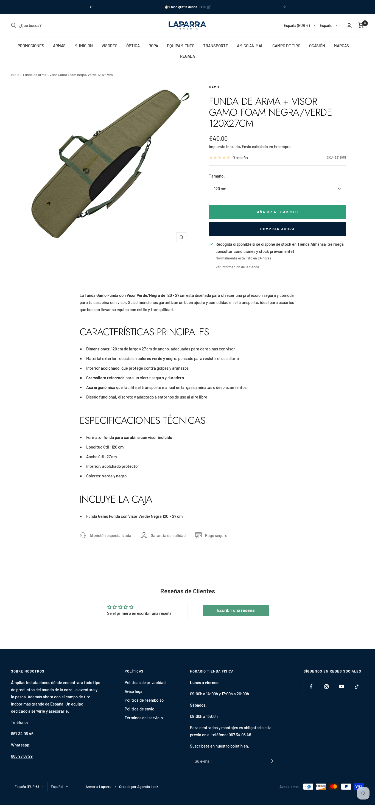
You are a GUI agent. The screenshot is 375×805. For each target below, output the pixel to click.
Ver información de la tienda (237, 267)
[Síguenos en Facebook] (311, 686)
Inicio (15, 75)
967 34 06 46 (22, 733)
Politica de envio (139, 708)
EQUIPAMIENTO (180, 45)
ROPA (153, 45)
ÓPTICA (133, 45)
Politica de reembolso (144, 700)
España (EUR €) (297, 25)
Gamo (214, 87)
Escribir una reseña (235, 610)
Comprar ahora (277, 229)
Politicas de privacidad (145, 682)
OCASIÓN (317, 45)
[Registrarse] (271, 761)
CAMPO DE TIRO (286, 45)
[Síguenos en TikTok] (356, 686)
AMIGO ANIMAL (250, 45)
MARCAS (341, 45)
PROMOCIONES (31, 45)
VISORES (109, 45)
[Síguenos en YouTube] (341, 686)
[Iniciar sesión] (349, 25)
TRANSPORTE (215, 45)
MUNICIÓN (83, 45)
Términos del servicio (144, 717)
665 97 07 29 (22, 756)
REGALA (187, 56)
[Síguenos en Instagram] (326, 686)
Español (326, 25)
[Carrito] (361, 25)
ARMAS (59, 45)
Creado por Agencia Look (138, 786)
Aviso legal (134, 691)
